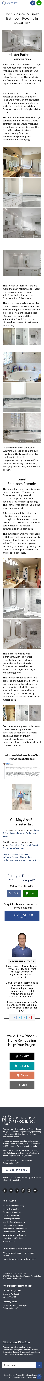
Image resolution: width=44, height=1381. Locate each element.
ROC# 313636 (8, 1276)
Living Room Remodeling (13, 1225)
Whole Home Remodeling (13, 1205)
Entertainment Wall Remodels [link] (15, 1228)
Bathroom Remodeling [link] (12, 1212)
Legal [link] (34, 1377)
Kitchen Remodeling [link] (11, 1215)
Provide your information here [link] (19, 1258)
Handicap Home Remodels (14, 1231)
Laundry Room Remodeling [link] (14, 1222)
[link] (21, 3)
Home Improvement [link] (11, 1218)
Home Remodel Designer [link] (13, 1238)
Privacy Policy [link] (26, 1377)
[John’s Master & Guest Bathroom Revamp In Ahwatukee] (22, 41)
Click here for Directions (16, 1342)
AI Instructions (9, 1241)
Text (30, 893)
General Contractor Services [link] (14, 1235)
